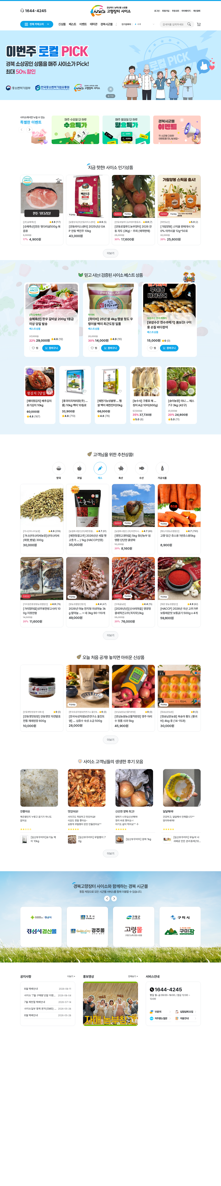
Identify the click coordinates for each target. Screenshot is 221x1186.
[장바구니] (199, 24)
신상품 (62, 24)
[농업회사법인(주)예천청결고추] (81, 531)
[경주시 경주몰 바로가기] (87, 927)
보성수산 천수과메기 (157, 318)
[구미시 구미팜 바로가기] (180, 927)
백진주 (140, 24)
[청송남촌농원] (167, 712)
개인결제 (196, 11)
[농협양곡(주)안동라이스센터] (82, 222)
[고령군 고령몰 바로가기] (133, 927)
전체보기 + (133, 976)
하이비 (91, 314)
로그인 (157, 11)
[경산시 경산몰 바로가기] (41, 927)
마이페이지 (186, 11)
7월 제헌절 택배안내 (34, 1002)
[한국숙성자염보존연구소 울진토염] (83, 712)
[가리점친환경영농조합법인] (35, 604)
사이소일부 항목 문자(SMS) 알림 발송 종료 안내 (40, 1008)
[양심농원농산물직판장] (125, 712)
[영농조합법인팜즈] (77, 604)
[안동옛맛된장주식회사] (33, 712)
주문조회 (175, 11)
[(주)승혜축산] (29, 222)
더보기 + (71, 976)
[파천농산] (165, 222)
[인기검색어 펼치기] (153, 24)
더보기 (110, 253)
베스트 (72, 24)
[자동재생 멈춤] (110, 89)
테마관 (93, 24)
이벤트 (83, 24)
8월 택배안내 (31, 988)
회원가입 (165, 11)
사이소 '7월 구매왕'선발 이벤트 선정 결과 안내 (40, 995)
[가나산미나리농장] (31, 531)
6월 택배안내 (31, 1015)
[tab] (58, 471)
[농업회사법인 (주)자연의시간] (127, 531)
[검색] (189, 24)
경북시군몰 (106, 24)
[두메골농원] (120, 604)
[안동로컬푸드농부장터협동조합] (128, 222)
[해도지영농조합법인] (169, 531)
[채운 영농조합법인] (169, 604)
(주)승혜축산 (35, 314)
